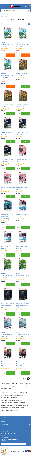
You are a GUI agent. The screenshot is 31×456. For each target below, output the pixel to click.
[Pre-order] (10, 55)
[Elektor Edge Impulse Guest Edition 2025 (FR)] (23, 294)
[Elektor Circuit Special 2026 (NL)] (23, 65)
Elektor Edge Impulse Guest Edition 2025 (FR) (22, 305)
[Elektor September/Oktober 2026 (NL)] (8, 33)
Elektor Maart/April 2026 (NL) (22, 215)
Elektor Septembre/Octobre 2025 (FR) (22, 364)
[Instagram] (1, 433)
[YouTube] (5, 433)
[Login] (26, 6)
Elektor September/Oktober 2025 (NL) (7, 364)
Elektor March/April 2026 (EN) (22, 247)
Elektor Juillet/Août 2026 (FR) (22, 133)
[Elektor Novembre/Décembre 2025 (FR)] (23, 323)
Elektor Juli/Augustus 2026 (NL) (8, 133)
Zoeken (28, 10)
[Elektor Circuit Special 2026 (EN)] (23, 96)
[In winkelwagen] (25, 86)
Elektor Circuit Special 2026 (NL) (22, 74)
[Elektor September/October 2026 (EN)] (8, 65)
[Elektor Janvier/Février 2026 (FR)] (23, 265)
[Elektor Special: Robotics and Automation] (8, 206)
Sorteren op (11, 19)
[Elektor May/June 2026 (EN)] (23, 178)
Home (2, 14)
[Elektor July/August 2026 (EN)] (8, 151)
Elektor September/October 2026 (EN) (7, 75)
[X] (11, 433)
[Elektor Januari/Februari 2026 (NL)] (8, 265)
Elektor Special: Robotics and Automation (7, 216)
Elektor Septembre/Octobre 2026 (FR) (22, 44)
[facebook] (8, 433)
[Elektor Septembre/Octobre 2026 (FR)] (23, 33)
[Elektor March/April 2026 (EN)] (23, 237)
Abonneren (28, 444)
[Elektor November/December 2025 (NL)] (8, 323)
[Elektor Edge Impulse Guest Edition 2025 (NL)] (8, 294)
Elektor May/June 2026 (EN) (21, 188)
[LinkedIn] (14, 433)
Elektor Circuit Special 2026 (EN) (22, 106)
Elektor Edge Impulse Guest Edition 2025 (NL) (8, 305)
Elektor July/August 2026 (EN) (7, 161)
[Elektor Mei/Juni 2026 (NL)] (23, 151)
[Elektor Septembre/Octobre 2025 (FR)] (23, 353)
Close (15, 417)
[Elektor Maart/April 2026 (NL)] (23, 206)
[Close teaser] (8, 448)
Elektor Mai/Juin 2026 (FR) (8, 188)
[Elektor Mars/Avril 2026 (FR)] (8, 237)
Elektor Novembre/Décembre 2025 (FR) (22, 334)
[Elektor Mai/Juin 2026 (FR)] (8, 178)
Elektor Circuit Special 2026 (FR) (7, 106)
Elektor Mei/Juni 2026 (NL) (23, 161)
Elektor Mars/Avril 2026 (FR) (6, 247)
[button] (5, 54)
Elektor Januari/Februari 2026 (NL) (6, 275)
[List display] (29, 24)
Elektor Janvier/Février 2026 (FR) (22, 275)
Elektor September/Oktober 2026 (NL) (7, 44)
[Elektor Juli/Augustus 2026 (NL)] (8, 123)
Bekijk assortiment (2, 6)
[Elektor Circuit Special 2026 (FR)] (8, 96)
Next (28, 378)
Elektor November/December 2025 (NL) (8, 334)
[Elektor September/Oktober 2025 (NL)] (8, 353)
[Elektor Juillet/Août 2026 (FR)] (23, 123)
